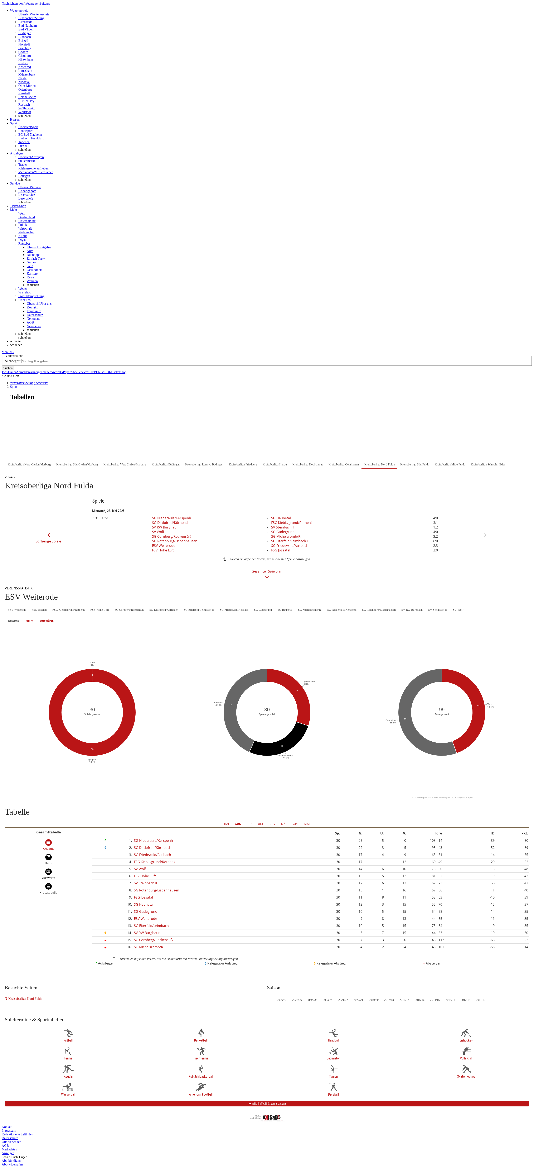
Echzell (23, 40)
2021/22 (343, 999)
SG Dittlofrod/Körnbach (170, 522)
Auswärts (47, 621)
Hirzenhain (25, 59)
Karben (23, 63)
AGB (30, 322)
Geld (30, 266)
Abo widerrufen (12, 1164)
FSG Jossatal (280, 550)
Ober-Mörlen (27, 85)
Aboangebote (27, 191)
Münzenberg (26, 74)
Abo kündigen (11, 1160)
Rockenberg (26, 100)
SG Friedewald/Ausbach (289, 545)
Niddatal (24, 82)
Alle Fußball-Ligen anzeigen (268, 1103)
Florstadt (24, 44)
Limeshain (25, 70)
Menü (5, 352)
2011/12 (480, 999)
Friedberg (24, 48)
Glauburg (24, 55)
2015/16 (419, 999)
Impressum (34, 311)
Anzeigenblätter (40, 372)
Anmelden (23, 372)
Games (31, 262)
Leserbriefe (25, 198)
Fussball (23, 146)
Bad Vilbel (25, 29)
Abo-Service (79, 372)
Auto (30, 251)
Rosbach (24, 104)
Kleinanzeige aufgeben (33, 168)
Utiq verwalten (11, 1142)
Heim (29, 621)
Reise (30, 277)
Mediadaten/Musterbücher (35, 172)
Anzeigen (8, 1153)
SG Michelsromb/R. (286, 536)
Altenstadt (25, 22)
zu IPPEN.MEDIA (99, 372)
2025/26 (297, 999)
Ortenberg (25, 89)
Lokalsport (25, 131)
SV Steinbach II (282, 527)
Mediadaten (9, 1149)
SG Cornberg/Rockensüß (171, 536)
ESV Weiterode (163, 545)
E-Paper (65, 372)
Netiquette (33, 318)
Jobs (5, 372)
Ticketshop (119, 372)
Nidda (22, 78)
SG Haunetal (281, 518)
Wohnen (32, 281)
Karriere (32, 273)
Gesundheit (34, 270)
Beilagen (24, 176)
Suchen (8, 368)
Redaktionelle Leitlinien (17, 1134)
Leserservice (26, 194)
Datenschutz (35, 315)
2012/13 (465, 999)
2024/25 (312, 999)
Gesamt (13, 621)
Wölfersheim (26, 108)
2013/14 (450, 999)
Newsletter (34, 326)
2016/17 (404, 999)
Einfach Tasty (36, 258)
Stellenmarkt (26, 161)
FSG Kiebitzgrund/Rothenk (291, 522)
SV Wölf (158, 532)
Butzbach (24, 37)
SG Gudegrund (283, 532)
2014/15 (435, 999)
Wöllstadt (24, 112)
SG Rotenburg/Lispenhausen (174, 541)
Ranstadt (24, 93)
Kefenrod (24, 67)
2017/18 (389, 999)
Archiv (55, 372)
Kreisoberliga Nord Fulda (25, 998)
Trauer (22, 164)
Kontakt (32, 307)
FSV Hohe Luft (163, 550)
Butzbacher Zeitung (31, 18)
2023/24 (327, 999)
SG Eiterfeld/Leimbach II (290, 541)
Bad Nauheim (27, 25)
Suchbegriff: (13, 361)
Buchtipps (33, 255)
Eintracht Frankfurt (30, 138)
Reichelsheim (27, 97)
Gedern (23, 52)
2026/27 (282, 999)
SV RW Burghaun (165, 527)
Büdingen (24, 33)
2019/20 (374, 999)
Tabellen (24, 142)
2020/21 (358, 999)
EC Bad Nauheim (30, 134)
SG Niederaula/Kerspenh (171, 518)
